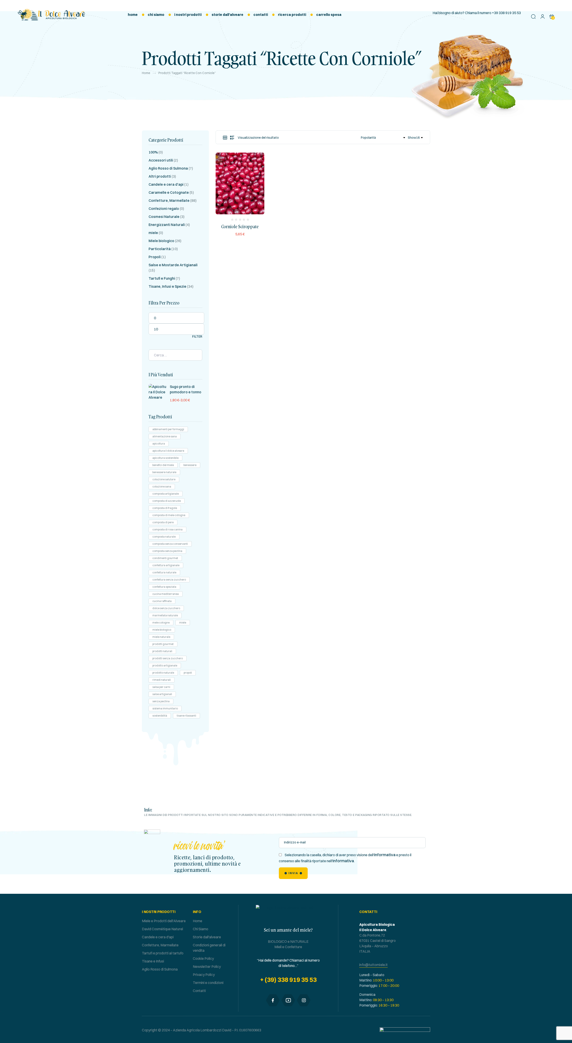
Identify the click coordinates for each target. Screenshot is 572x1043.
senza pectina (161, 701)
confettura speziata (164, 586)
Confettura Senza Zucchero (169, 579)
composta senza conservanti (170, 543)
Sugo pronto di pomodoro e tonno (185, 389)
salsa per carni (161, 687)
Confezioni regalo (164, 208)
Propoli (155, 257)
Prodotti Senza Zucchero (167, 658)
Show (412, 138)
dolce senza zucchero (166, 608)
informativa (384, 854)
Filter (197, 336)
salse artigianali (162, 694)
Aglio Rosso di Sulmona (168, 168)
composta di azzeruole (166, 500)
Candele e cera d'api (166, 184)
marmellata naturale (165, 615)
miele (153, 232)
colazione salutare (163, 479)
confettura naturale (164, 572)
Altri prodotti (160, 176)
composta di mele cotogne (168, 515)
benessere (189, 465)
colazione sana (161, 486)
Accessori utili (161, 160)
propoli (188, 672)
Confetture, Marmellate (169, 200)
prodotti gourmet (163, 644)
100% (153, 152)
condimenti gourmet (165, 558)
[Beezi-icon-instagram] (303, 1000)
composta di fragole (164, 508)
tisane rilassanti (186, 715)
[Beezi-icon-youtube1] (288, 1000)
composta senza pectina (167, 551)
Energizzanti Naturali (167, 224)
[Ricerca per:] (175, 355)
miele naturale (161, 637)
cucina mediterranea (165, 594)
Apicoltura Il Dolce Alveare (168, 450)
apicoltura (158, 443)
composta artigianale (165, 493)
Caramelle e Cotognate (169, 192)
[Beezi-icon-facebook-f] (273, 1000)
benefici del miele (163, 465)
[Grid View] (225, 137)
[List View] (232, 137)
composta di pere (163, 522)
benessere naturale (164, 472)
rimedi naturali (161, 679)
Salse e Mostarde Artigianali (173, 265)
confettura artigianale (165, 565)
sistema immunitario (165, 708)
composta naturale (164, 536)
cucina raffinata (162, 601)
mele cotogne (161, 622)
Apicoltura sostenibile (165, 458)
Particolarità (160, 249)
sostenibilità (159, 715)
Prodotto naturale (163, 672)
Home (146, 73)
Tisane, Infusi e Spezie (167, 286)
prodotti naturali (162, 651)
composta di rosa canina (167, 529)
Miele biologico (161, 240)
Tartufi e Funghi (162, 278)
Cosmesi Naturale (164, 216)
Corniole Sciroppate (240, 226)
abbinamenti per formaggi (168, 429)
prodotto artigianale (164, 665)
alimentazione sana (164, 436)
